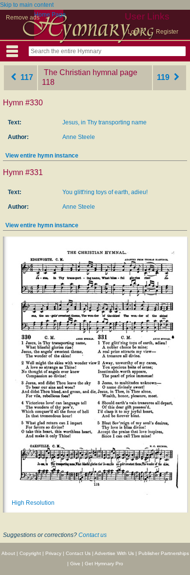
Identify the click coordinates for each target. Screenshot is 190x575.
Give (75, 563)
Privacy (53, 553)
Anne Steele (78, 137)
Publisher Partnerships (163, 553)
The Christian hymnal (81, 72)
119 (164, 77)
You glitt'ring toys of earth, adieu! (105, 192)
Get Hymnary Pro (104, 563)
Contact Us (78, 553)
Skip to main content (27, 4)
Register (167, 31)
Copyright (30, 553)
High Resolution (33, 502)
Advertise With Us (114, 553)
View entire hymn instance (41, 155)
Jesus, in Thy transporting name (104, 122)
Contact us (92, 535)
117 (26, 77)
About (8, 553)
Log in (136, 31)
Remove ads (22, 17)
